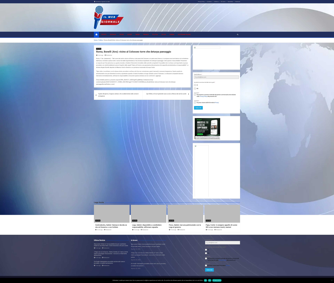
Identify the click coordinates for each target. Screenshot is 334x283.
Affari (122, 34)
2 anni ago (100, 55)
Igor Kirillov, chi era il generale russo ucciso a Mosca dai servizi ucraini (166, 94)
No (209, 280)
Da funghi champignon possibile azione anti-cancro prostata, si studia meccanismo (109, 262)
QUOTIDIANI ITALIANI (184, 34)
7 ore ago (98, 265)
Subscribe (198, 107)
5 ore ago (98, 248)
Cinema (171, 34)
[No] (332, 280)
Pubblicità (237, 1)
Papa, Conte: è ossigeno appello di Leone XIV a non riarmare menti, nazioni (221, 226)
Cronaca (113, 34)
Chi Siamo (223, 1)
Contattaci (209, 1)
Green (137, 34)
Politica (155, 34)
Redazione (109, 55)
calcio (163, 34)
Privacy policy (217, 280)
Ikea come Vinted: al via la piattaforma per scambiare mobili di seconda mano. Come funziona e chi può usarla (111, 244)
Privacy (217, 102)
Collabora (216, 1)
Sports (103, 34)
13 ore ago (136, 229)
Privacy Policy (201, 1)
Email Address (198, 74)
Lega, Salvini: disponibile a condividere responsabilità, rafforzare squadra (147, 226)
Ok (205, 280)
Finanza (146, 34)
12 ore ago (100, 229)
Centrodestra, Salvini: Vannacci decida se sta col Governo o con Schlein (111, 226)
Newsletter (230, 1)
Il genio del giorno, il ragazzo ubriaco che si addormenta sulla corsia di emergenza (118, 95)
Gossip (129, 34)
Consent (196, 93)
